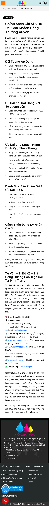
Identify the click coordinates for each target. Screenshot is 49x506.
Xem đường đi (26, 367)
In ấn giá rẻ (32, 478)
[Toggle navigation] (3, 3)
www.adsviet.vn (15, 353)
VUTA (42, 504)
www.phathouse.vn (16, 360)
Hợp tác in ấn (33, 471)
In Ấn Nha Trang (24, 504)
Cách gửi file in (8, 482)
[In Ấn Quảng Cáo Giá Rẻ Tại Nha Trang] (21, 3)
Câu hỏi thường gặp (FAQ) (13, 471)
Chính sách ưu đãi (35, 474)
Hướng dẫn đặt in (10, 474)
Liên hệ (30, 482)
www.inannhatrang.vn (18, 347)
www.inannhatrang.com (18, 340)
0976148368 (12, 459)
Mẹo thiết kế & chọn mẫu (12, 478)
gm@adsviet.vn (20, 330)
